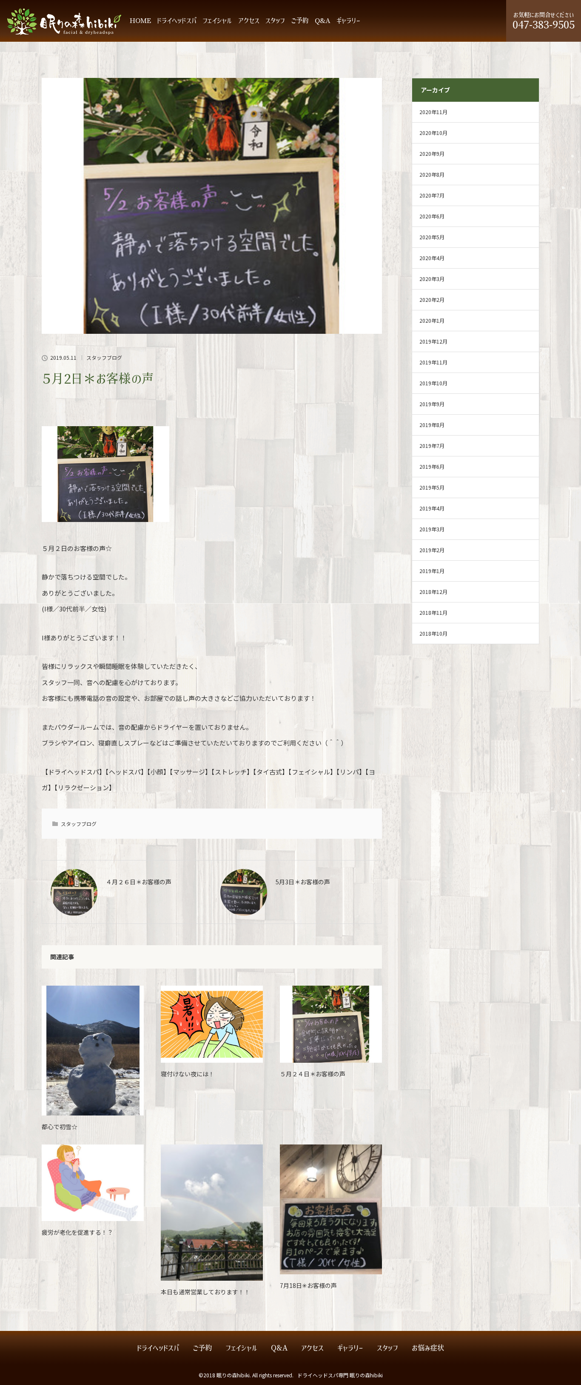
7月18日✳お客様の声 (308, 1285)
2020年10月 (433, 132)
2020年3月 (431, 278)
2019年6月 (431, 466)
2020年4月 (431, 257)
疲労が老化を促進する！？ (77, 1232)
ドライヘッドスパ (177, 20)
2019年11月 (433, 362)
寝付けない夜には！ (187, 1074)
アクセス (248, 20)
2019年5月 (431, 487)
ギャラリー (348, 20)
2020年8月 (431, 174)
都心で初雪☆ (59, 1126)
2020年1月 (431, 320)
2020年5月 (431, 237)
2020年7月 (431, 195)
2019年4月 (431, 508)
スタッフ (275, 20)
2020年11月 (433, 111)
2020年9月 (431, 153)
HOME (140, 20)
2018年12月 (433, 591)
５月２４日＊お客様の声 (312, 1074)
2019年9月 (431, 403)
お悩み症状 (428, 1348)
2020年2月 (431, 299)
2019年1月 (431, 570)
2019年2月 (431, 549)
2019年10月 (433, 383)
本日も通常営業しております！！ (205, 1292)
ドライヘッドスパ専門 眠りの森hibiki (340, 1375)
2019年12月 (433, 341)
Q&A (322, 20)
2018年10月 (433, 633)
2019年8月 (431, 424)
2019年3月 (431, 529)
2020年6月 (431, 216)
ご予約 (300, 20)
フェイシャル (217, 20)
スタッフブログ (104, 357)
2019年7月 (431, 445)
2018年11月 (433, 612)
